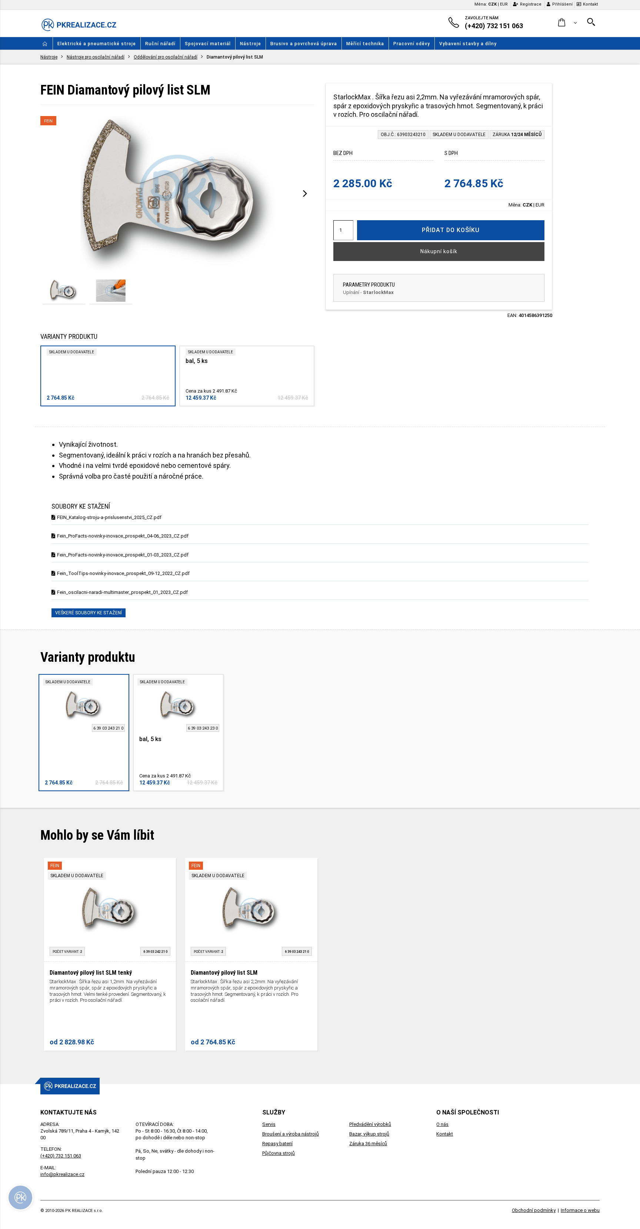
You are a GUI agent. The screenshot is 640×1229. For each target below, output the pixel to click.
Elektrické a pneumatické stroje (96, 43)
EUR (504, 4)
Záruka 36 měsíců (368, 1143)
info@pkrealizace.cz (62, 1174)
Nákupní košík (438, 251)
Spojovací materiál (208, 43)
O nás (442, 1124)
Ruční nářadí (160, 43)
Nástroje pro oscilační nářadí (95, 57)
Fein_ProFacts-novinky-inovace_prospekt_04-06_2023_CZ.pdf (123, 536)
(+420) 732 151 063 (60, 1156)
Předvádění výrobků (370, 1124)
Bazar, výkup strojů (369, 1134)
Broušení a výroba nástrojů (290, 1134)
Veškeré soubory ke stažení (88, 612)
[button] (568, 23)
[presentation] (305, 193)
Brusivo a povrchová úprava (303, 43)
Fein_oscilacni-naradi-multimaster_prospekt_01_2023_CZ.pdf (122, 592)
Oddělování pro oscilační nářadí (165, 57)
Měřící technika (365, 43)
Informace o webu (580, 1210)
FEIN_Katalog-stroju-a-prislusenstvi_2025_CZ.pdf (109, 517)
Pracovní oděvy (411, 43)
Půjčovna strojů (278, 1153)
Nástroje (250, 43)
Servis (269, 1124)
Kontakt (590, 4)
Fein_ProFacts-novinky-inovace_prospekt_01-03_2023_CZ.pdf (123, 555)
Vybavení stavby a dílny (468, 43)
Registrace (530, 4)
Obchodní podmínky (534, 1210)
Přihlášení (562, 4)
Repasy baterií (277, 1143)
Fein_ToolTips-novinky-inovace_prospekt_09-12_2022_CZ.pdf (123, 573)
